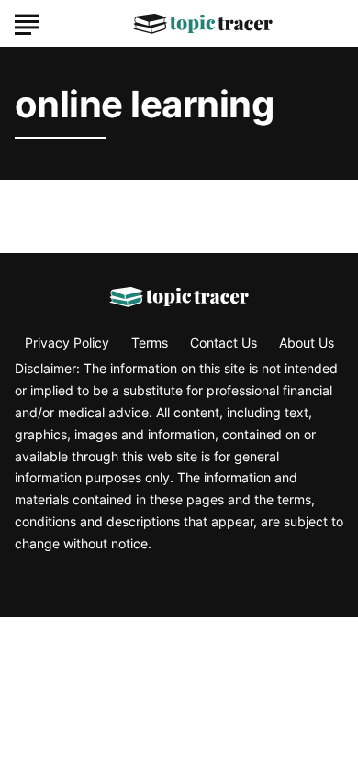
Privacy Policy (67, 342)
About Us (306, 342)
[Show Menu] (27, 22)
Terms (149, 342)
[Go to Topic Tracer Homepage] (202, 24)
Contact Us (223, 342)
